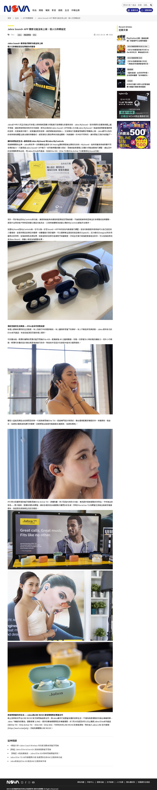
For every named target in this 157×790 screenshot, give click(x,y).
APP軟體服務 (28, 18)
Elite (34, 35)
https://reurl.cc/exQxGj (18, 728)
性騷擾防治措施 (144, 782)
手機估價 (75, 10)
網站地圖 (80, 782)
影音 (54, 10)
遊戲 (60, 10)
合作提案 (110, 782)
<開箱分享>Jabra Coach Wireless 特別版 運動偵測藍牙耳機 (34, 745)
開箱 (41, 10)
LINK (38, 721)
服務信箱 (100, 782)
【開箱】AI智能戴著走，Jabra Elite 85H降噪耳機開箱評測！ (35, 753)
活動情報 (148, 10)
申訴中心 (90, 782)
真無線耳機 (27, 35)
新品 (34, 10)
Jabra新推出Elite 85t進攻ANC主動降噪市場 (28, 761)
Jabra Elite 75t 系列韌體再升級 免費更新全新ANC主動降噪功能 (36, 757)
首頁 (9, 18)
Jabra (19, 35)
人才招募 (119, 782)
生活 (67, 10)
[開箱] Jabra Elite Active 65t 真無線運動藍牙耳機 (30, 749)
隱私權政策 (130, 782)
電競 (47, 10)
